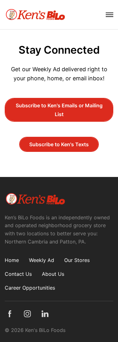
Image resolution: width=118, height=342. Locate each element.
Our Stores (77, 260)
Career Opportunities (30, 288)
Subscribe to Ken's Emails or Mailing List (59, 109)
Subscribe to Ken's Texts (59, 144)
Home (12, 260)
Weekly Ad (41, 260)
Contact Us (18, 274)
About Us (53, 274)
